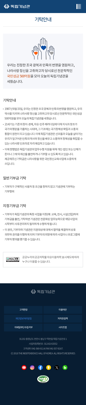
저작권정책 (63, 318)
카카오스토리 (48, 367)
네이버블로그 (65, 367)
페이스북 (40, 367)
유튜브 (24, 367)
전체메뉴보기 (78, 6)
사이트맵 (63, 327)
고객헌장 (23, 310)
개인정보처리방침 (23, 318)
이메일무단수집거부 (23, 327)
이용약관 (63, 310)
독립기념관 (17, 6)
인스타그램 (32, 367)
